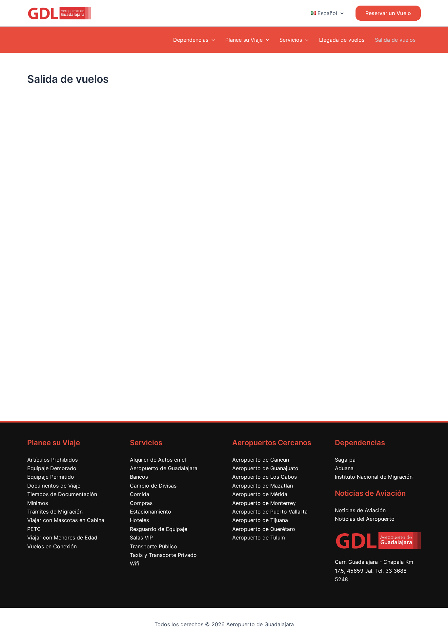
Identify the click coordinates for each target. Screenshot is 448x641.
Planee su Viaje (244, 39)
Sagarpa (345, 459)
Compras (141, 503)
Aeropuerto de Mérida (259, 494)
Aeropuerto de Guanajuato (265, 468)
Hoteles (139, 520)
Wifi (134, 563)
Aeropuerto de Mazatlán (262, 485)
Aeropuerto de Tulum (258, 537)
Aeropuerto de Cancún (260, 459)
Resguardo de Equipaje (158, 529)
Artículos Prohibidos (52, 459)
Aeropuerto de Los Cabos (264, 476)
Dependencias (190, 39)
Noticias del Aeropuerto (365, 518)
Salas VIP (141, 537)
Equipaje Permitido (50, 476)
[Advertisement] (224, 355)
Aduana (344, 468)
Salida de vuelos (395, 39)
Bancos (139, 476)
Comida (139, 494)
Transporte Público (153, 546)
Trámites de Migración (55, 511)
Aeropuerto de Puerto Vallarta (270, 511)
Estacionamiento (150, 511)
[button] (340, 13)
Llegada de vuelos (341, 39)
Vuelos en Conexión (52, 546)
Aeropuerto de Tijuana (260, 520)
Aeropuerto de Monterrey (264, 503)
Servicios (290, 39)
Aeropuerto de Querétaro (263, 529)
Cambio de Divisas (153, 485)
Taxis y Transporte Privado (163, 555)
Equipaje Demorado (51, 468)
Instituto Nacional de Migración (374, 476)
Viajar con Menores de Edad (62, 537)
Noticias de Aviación (360, 510)
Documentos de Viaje (53, 485)
